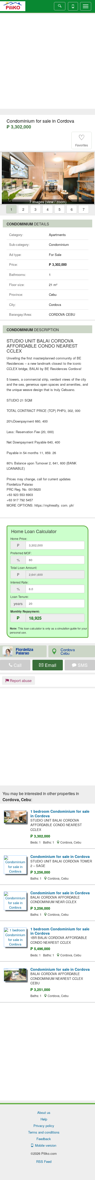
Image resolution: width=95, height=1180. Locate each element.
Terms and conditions (44, 1132)
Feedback (43, 1138)
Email (50, 665)
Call (17, 665)
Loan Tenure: (19, 597)
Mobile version (44, 1145)
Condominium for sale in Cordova (60, 856)
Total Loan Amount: (23, 568)
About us (43, 1112)
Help (44, 1119)
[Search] (59, 6)
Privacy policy (43, 1125)
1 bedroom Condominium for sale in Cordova (59, 813)
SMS (82, 665)
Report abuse (20, 680)
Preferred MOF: (20, 553)
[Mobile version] (73, 6)
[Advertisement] (47, 61)
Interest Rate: (19, 582)
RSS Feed (43, 1161)
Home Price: (18, 539)
